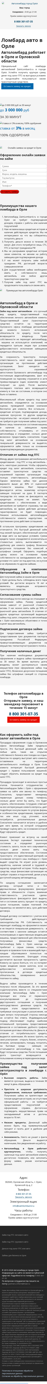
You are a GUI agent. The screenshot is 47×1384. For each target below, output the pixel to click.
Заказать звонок (23, 26)
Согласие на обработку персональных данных (23, 1376)
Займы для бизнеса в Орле (14, 1255)
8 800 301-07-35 (23, 21)
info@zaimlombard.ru (23, 1205)
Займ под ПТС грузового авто (15, 1242)
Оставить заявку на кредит (23, 719)
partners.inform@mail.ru (19, 1283)
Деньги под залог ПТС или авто (16, 1248)
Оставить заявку (9, 191)
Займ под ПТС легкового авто (15, 1235)
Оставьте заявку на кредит (17, 86)
